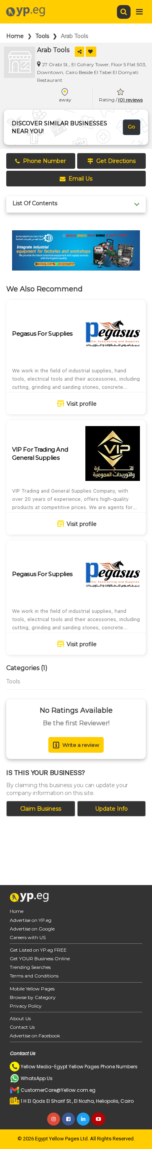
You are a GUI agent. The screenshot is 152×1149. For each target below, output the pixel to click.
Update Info (111, 808)
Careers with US (28, 937)
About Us (20, 1018)
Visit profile (82, 403)
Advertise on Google (32, 929)
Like (91, 52)
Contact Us (22, 1027)
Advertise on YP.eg (30, 920)
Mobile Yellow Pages (32, 989)
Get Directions (116, 160)
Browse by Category (33, 997)
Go (131, 126)
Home (15, 36)
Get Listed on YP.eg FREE (38, 950)
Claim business (40, 808)
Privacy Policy (26, 1006)
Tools (42, 36)
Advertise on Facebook (35, 1036)
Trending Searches (30, 967)
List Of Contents (34, 203)
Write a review (80, 745)
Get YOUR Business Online (40, 958)
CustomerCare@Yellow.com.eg (58, 1090)
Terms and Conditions (34, 976)
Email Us (80, 178)
